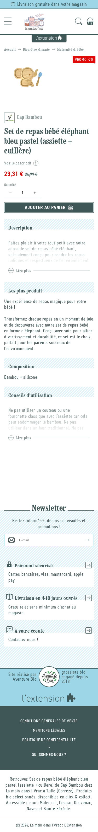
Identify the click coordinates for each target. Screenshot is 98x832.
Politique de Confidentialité (49, 740)
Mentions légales (49, 730)
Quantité (10, 184)
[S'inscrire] (83, 540)
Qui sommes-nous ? (49, 754)
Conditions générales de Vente (49, 721)
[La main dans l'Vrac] (34, 21)
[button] (7, 21)
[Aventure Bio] (49, 676)
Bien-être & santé (36, 50)
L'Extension (73, 825)
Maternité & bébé (70, 50)
